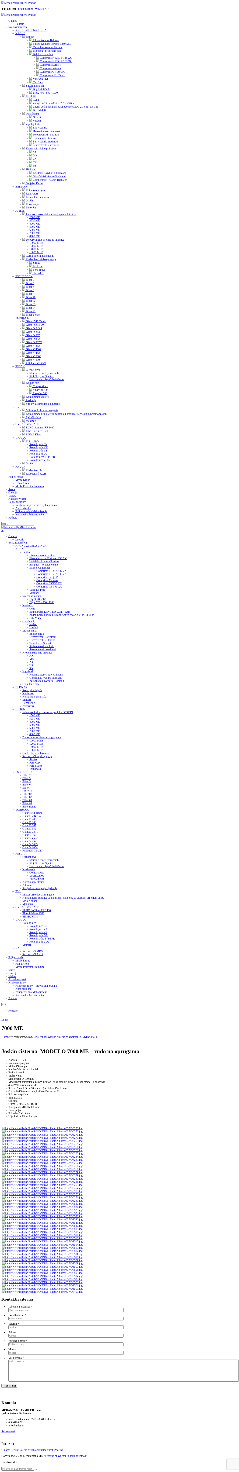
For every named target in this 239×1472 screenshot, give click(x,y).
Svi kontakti (8, 1431)
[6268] (42, 1144)
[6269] (42, 1140)
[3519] (42, 1228)
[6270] (42, 1137)
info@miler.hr (25, 8)
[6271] (42, 1134)
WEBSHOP (42, 8)
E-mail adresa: (16, 1315)
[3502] (42, 1282)
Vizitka (32, 1449)
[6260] (42, 1169)
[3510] (42, 1257)
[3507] (42, 1266)
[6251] (42, 1197)
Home (4, 1036)
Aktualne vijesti (45, 1449)
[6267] (42, 1147)
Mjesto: (12, 1349)
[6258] (42, 1175)
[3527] (42, 1203)
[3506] (42, 1269)
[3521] (42, 1222)
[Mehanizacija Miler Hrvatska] (18, 2)
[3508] (42, 1263)
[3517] (42, 1235)
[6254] (42, 1188)
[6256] (42, 1181)
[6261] (42, 1166)
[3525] (42, 1210)
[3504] (42, 1276)
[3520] (42, 1225)
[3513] (42, 1247)
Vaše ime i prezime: (19, 1306)
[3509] (42, 1260)
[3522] (42, 1219)
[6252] (42, 1194)
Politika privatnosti (76, 1455)
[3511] (42, 1254)
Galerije (22, 1449)
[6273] (42, 1128)
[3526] (42, 1206)
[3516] (42, 1238)
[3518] (42, 1232)
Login (4, 1019)
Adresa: (12, 1332)
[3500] (42, 1288)
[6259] (42, 1172)
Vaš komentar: (16, 1357)
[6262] (42, 1162)
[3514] (42, 1244)
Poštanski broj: (16, 1340)
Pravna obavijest (55, 1455)
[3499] (42, 1291)
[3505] (42, 1272)
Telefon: (12, 1323)
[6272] (42, 1131)
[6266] (42, 1150)
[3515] (42, 1241)
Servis (14, 1449)
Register (12, 1010)
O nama (5, 1449)
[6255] (42, 1184)
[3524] (42, 1213)
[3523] (42, 1216)
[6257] (42, 1178)
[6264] (42, 1156)
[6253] (42, 1191)
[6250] (42, 1200)
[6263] (42, 1159)
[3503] (42, 1279)
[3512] (42, 1250)
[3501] (42, 1285)
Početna (58, 1449)
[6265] (42, 1153)
